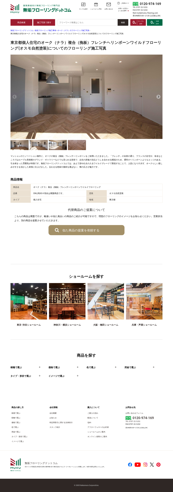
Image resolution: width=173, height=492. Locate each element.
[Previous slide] (15, 97)
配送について (93, 417)
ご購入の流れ (93, 413)
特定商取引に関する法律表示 (61, 422)
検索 (123, 22)
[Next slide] (158, 97)
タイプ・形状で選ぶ (19, 436)
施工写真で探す (44, 22)
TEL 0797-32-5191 (140, 7)
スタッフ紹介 (55, 427)
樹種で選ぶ (16, 417)
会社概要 (53, 413)
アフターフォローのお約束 (98, 427)
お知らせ (53, 417)
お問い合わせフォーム (134, 413)
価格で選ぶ (16, 422)
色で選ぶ (15, 427)
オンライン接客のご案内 (97, 436)
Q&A (89, 422)
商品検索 (21, 22)
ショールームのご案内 (96, 431)
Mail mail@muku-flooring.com (145, 13)
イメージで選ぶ (18, 441)
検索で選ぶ (16, 413)
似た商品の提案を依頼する (81, 230)
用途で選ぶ (16, 431)
